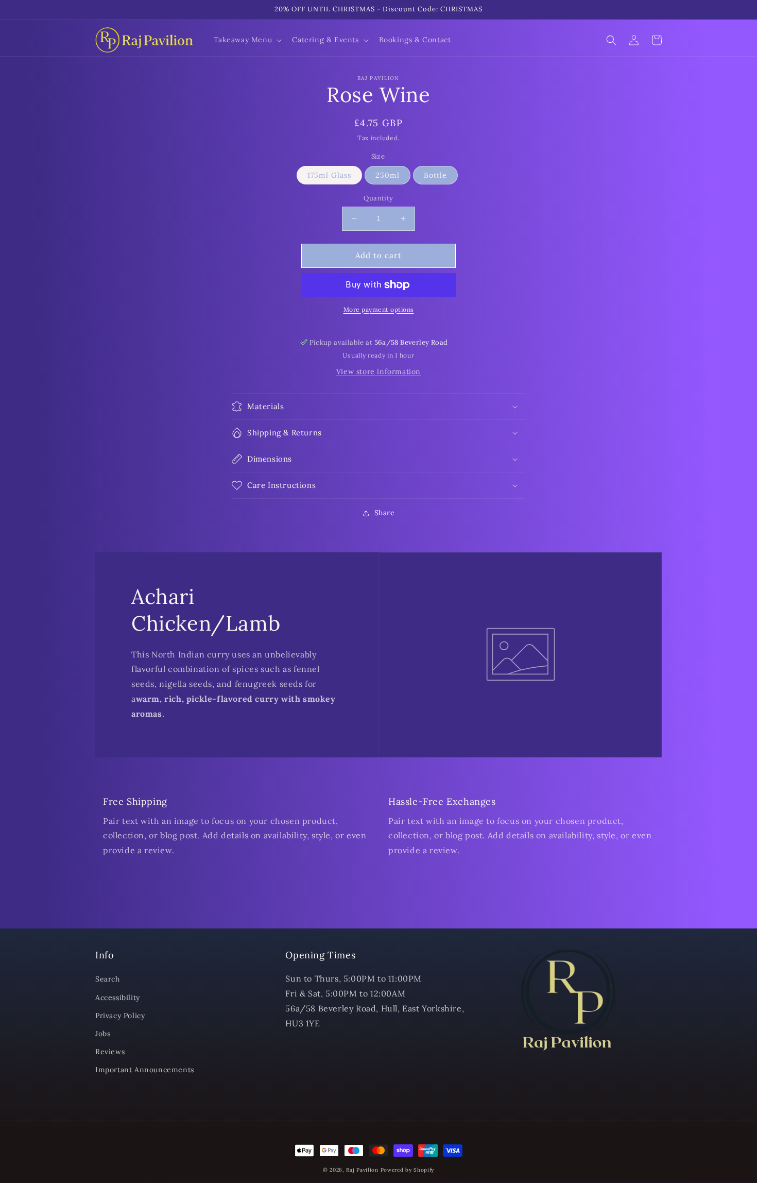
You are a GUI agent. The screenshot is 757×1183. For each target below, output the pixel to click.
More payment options (378, 309)
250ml (387, 175)
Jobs (102, 1033)
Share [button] (384, 512)
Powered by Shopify (408, 1170)
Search (107, 979)
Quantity (378, 198)
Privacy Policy (120, 1015)
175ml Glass (329, 175)
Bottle (435, 175)
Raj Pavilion (362, 1170)
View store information (378, 371)
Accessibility (117, 997)
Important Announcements (144, 1069)
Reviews (110, 1051)
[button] (247, 39)
